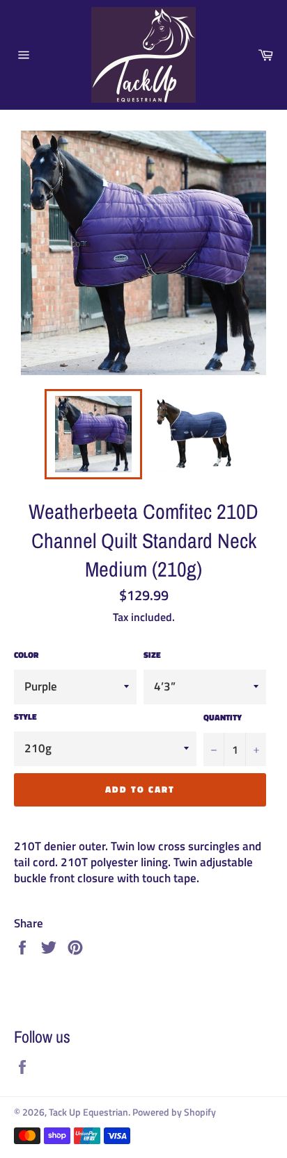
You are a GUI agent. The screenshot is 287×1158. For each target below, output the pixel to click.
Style (25, 717)
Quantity (222, 718)
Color (26, 655)
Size (152, 655)
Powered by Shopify (174, 1112)
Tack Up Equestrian (88, 1112)
